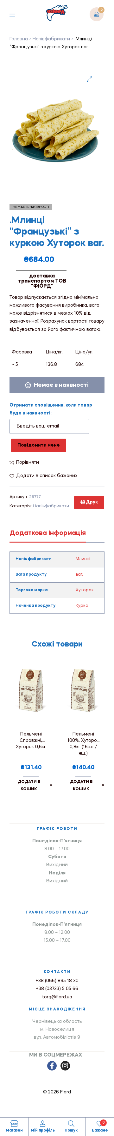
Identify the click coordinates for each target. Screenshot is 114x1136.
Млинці (83, 559)
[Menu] (17, 14)
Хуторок (85, 590)
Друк (91, 502)
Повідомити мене (38, 445)
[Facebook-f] (52, 1066)
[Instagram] (65, 1066)
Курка (82, 606)
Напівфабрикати (51, 39)
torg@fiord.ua (57, 997)
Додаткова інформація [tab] (48, 533)
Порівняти (27, 462)
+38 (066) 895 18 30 (57, 981)
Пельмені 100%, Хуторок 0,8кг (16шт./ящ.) (83, 744)
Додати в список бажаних (47, 476)
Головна (19, 39)
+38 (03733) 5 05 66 (57, 989)
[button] (89, 79)
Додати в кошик (29, 785)
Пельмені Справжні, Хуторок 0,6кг (31, 740)
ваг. (79, 575)
